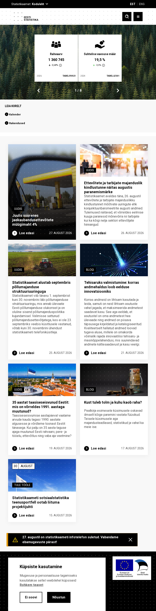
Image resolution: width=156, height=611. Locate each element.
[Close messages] (130, 540)
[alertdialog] (57, 584)
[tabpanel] (56, 58)
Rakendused (17, 123)
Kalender (15, 114)
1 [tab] (76, 90)
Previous (39, 91)
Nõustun (58, 597)
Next (118, 91)
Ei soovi (31, 597)
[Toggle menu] (138, 16)
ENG (142, 4)
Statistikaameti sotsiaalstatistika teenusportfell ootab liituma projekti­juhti (40, 502)
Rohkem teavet (31, 585)
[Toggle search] (126, 16)
